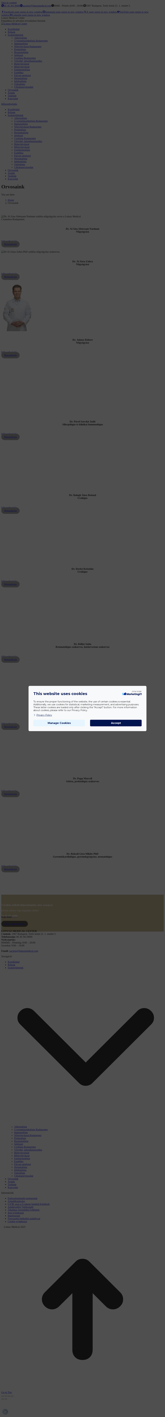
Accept (116, 723)
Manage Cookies (59, 723)
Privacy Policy (44, 715)
